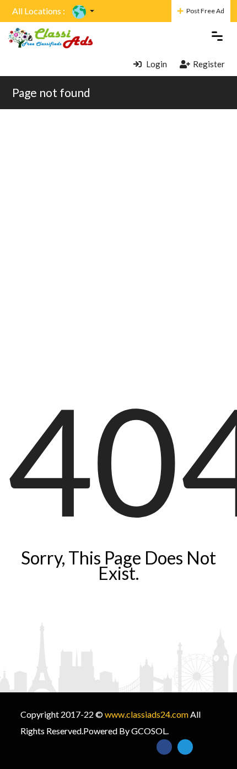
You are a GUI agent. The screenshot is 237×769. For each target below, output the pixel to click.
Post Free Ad (205, 11)
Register (209, 64)
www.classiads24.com (146, 714)
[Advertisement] (118, 233)
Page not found (51, 92)
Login (155, 64)
